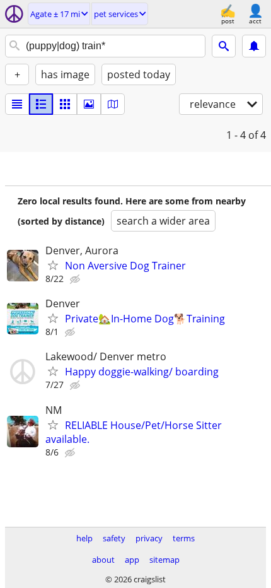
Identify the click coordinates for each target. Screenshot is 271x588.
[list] (17, 104)
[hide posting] (76, 279)
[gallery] (89, 104)
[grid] (65, 104)
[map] (113, 104)
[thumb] (41, 104)
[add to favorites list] (53, 265)
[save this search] (254, 46)
